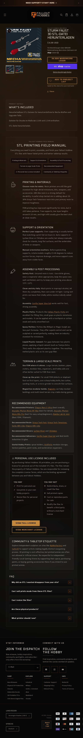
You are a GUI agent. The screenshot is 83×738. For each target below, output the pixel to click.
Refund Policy (48, 689)
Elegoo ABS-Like (33, 426)
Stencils (10, 689)
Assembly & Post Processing (60, 160)
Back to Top (46, 724)
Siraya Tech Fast (39, 422)
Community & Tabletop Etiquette (55, 172)
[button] (5, 14)
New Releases (12, 682)
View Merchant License (29, 530)
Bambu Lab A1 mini (61, 414)
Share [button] (52, 91)
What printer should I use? (24, 618)
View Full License (26, 523)
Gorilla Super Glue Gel (41, 303)
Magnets (51, 389)
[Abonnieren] (37, 667)
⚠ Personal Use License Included (28, 172)
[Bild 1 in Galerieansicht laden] (10, 69)
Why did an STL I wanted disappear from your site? (35, 582)
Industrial (29, 682)
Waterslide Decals (13, 692)
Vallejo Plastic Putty (56, 312)
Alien (27, 692)
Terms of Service (68, 689)
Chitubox (53, 431)
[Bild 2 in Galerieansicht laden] (19, 69)
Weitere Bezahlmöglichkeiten (62, 72)
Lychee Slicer (39, 431)
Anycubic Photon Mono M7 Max (25, 410)
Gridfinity (48, 444)
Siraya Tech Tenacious (57, 422)
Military (28, 685)
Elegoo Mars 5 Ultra (43, 407)
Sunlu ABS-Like (18, 426)
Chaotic (28, 699)
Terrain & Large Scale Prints (30, 166)
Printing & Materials (19, 160)
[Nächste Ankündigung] (79, 3)
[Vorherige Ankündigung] (4, 3)
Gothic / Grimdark (32, 689)
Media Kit (65, 682)
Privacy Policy (66, 685)
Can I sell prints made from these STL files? (32, 591)
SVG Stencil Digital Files (15, 699)
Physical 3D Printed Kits (15, 685)
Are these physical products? (25, 609)
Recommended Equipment (53, 166)
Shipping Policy (49, 685)
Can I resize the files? (22, 600)
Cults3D (15, 549)
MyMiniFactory (56, 545)
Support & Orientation (38, 160)
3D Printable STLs (13, 695)
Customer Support (50, 682)
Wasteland (29, 695)
